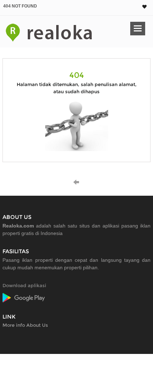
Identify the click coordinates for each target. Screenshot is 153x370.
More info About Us (25, 325)
